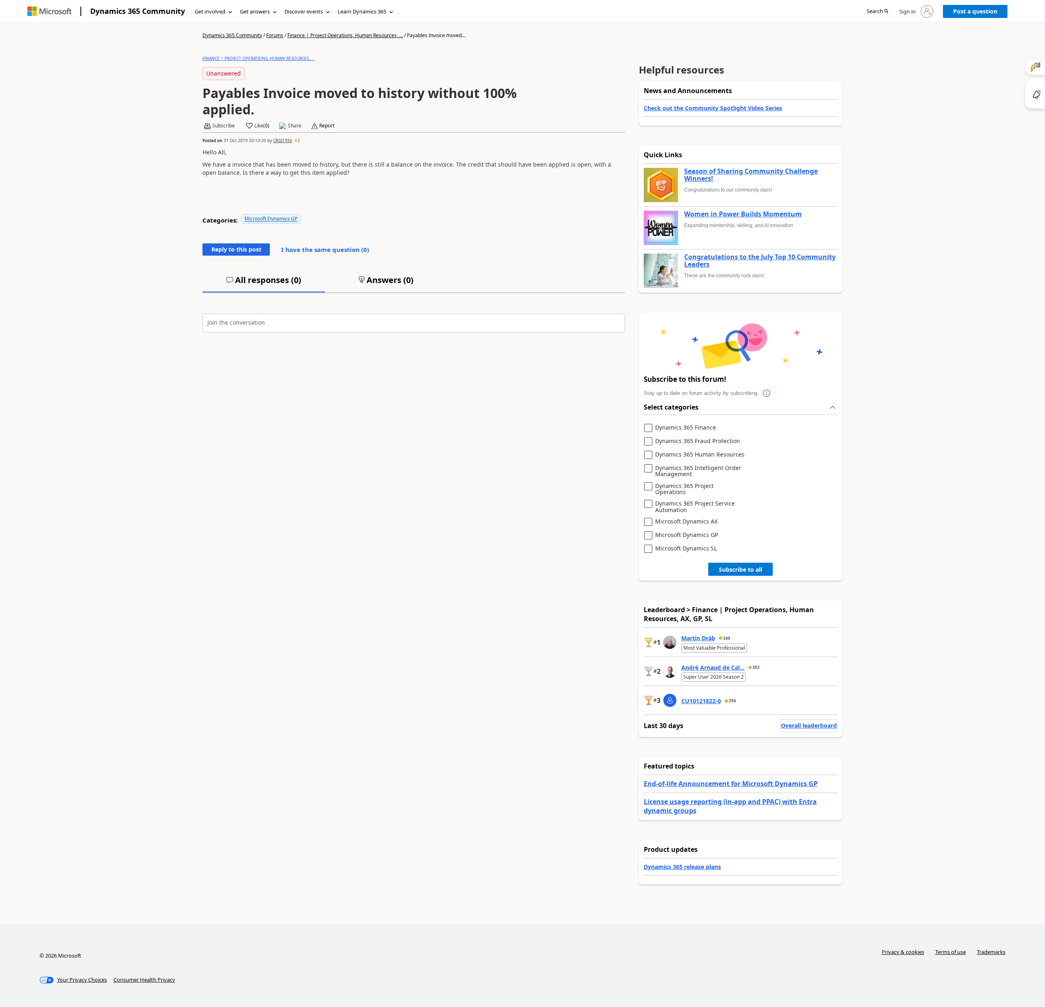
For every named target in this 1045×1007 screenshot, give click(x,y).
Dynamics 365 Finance (685, 427)
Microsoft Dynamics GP (271, 218)
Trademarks (991, 952)
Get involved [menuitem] (210, 11)
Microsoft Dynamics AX (686, 521)
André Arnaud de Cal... (713, 667)
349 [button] (726, 638)
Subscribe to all (740, 569)
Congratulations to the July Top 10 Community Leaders (760, 261)
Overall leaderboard (809, 725)
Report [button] (326, 126)
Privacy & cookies (903, 952)
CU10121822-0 (701, 701)
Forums (274, 35)
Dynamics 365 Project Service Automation (695, 506)
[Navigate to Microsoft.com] (49, 11)
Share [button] (294, 126)
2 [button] (299, 140)
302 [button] (756, 667)
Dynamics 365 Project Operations (684, 489)
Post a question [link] (975, 11)
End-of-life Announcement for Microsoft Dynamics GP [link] (731, 783)
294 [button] (732, 701)
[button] (877, 11)
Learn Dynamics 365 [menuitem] (362, 11)
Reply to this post (236, 249)
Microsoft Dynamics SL (686, 548)
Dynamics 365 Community (137, 11)
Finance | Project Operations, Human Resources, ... (345, 35)
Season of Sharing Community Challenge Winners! (751, 175)
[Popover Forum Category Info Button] (767, 393)
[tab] (263, 283)
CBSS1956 (282, 140)
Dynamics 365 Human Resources (700, 454)
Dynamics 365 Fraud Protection (697, 441)
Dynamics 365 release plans (682, 867)
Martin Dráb (698, 638)
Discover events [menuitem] (304, 11)
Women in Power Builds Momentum (743, 214)
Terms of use (950, 952)
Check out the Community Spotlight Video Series (713, 108)
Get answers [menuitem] (255, 11)
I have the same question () (325, 249)
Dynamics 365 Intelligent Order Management (698, 471)
